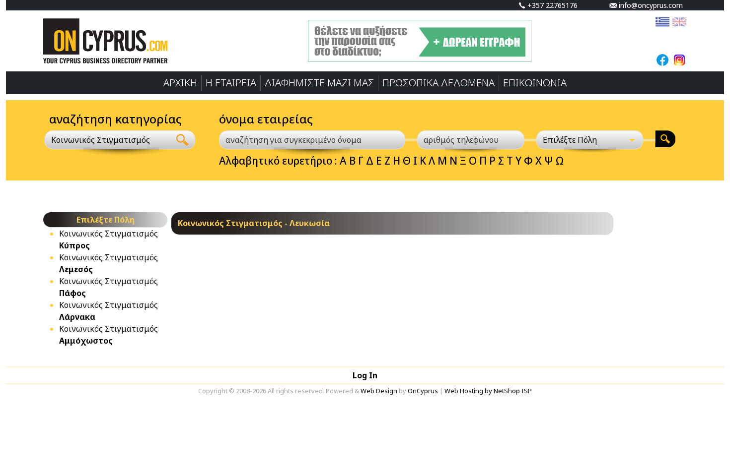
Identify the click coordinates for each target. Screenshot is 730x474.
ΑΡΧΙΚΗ (180, 82)
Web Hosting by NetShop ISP (488, 390)
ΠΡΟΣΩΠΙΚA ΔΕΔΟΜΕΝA (438, 82)
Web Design (379, 390)
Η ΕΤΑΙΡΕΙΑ (231, 82)
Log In (365, 375)
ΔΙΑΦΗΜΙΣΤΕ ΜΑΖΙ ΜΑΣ (319, 82)
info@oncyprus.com (650, 5)
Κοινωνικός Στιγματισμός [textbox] (100, 139)
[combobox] (107, 139)
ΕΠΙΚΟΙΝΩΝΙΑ (535, 82)
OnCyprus (423, 390)
